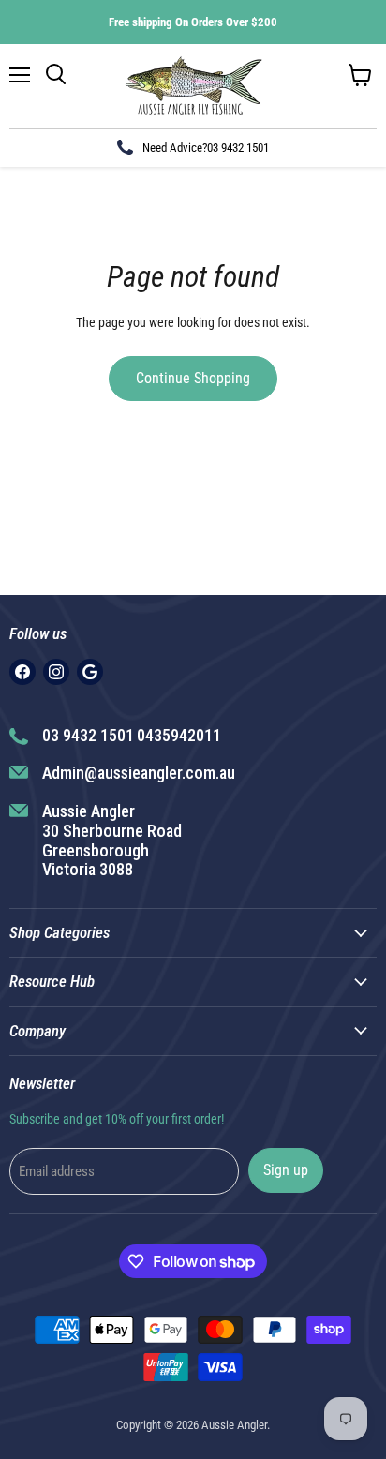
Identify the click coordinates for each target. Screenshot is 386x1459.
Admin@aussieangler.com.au (138, 772)
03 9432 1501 (238, 148)
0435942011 (179, 735)
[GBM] (90, 672)
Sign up (285, 1170)
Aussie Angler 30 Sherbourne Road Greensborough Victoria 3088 (112, 840)
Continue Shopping (193, 378)
